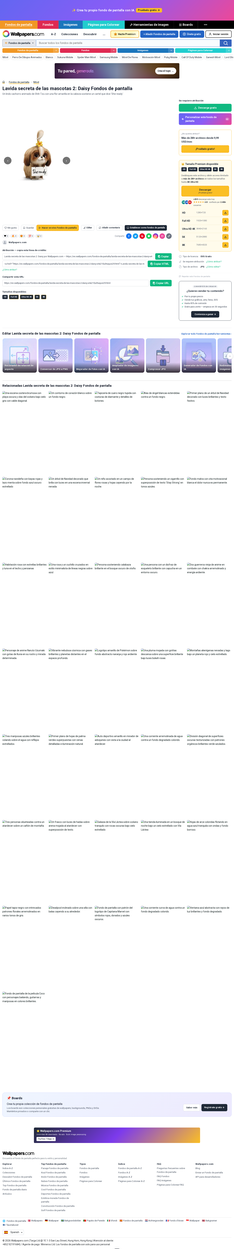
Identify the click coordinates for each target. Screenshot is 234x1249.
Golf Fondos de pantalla (53, 1210)
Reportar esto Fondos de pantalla (196, 276)
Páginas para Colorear (103, 24)
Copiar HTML (161, 263)
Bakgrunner (211, 1220)
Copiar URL (162, 283)
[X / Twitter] (135, 236)
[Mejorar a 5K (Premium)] (225, 237)
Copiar (165, 256)
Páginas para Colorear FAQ (170, 1184)
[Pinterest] (142, 236)
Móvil (36, 82)
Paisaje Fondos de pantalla (54, 1168)
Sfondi (113, 1220)
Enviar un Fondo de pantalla (209, 1172)
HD (5, 297)
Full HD (14, 297)
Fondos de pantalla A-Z (130, 1168)
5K (37, 297)
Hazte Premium (127, 34)
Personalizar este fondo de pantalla (206, 119)
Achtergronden (155, 1220)
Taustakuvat (12, 1225)
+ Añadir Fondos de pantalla (159, 34)
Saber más (191, 1107)
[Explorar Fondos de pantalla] (56, 50)
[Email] (162, 236)
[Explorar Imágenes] (171, 50)
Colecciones (69, 34)
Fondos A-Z (124, 1172)
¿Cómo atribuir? (9, 270)
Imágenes (70, 24)
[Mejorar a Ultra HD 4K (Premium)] (225, 229)
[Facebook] (129, 236)
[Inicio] (3, 82)
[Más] (206, 25)
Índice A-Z (8, 1168)
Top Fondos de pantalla (14, 1185)
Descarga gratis (207, 107)
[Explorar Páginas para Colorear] (229, 50)
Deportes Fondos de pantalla (55, 1194)
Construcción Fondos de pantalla (58, 1206)
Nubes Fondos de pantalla (54, 1181)
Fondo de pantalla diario (15, 1189)
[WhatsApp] (149, 236)
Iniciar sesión (220, 34)
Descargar (205, 191)
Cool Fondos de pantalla (53, 1189)
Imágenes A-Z (125, 1177)
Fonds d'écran (176, 1220)
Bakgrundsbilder (72, 1220)
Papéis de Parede (96, 1220)
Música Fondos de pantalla (54, 1185)
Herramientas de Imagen (151, 24)
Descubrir (90, 34)
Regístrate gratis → (214, 1107)
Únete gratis (194, 34)
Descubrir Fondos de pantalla (17, 1177)
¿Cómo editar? (213, 266)
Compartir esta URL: (13, 277)
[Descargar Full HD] (225, 221)
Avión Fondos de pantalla (54, 1177)
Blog (197, 1168)
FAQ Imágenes (164, 1180)
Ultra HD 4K (26, 297)
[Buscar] (226, 43)
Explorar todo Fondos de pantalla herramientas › (206, 333)
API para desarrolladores (207, 1177)
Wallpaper (53, 1220)
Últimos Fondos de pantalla (16, 1181)
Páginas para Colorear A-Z (131, 1181)
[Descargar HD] (225, 212)
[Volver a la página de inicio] (23, 34)
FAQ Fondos (163, 1176)
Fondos (48, 24)
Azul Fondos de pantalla (53, 1172)
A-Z (53, 34)
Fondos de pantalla (18, 24)
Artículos (7, 1194)
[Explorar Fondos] (113, 50)
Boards (188, 24)
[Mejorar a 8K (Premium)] (225, 245)
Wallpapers (36, 1220)
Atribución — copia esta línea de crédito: (24, 250)
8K (44, 297)
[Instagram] (155, 236)
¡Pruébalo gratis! (205, 149)
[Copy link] (169, 236)
